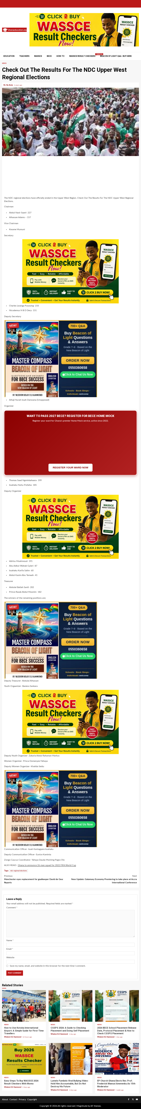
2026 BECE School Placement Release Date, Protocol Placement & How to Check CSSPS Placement (117, 1006)
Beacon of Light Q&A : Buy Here (116, 56)
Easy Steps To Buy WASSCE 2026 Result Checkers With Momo (24, 1059)
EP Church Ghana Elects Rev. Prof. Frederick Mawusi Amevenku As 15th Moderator (117, 1059)
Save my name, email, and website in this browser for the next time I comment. (48, 966)
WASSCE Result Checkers (82, 56)
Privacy (22, 1099)
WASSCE (38, 56)
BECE (49, 56)
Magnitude (82, 1106)
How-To (60, 56)
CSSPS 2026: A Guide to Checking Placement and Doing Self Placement (70, 1006)
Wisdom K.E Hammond (13, 1037)
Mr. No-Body (8, 85)
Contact (13, 1099)
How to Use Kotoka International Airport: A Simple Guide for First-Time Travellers (24, 1006)
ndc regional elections (18, 871)
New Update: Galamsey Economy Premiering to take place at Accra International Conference (104, 879)
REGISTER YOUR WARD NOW (70, 467)
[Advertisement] (70, 176)
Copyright (32, 1099)
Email (9, 949)
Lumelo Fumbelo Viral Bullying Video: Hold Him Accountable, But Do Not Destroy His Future (70, 1059)
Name (9, 940)
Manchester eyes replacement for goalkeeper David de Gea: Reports (33, 879)
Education (8, 56)
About (5, 1099)
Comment (11, 908)
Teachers (24, 56)
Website (10, 957)
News (4, 63)
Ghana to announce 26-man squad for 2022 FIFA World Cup (47, 865)
